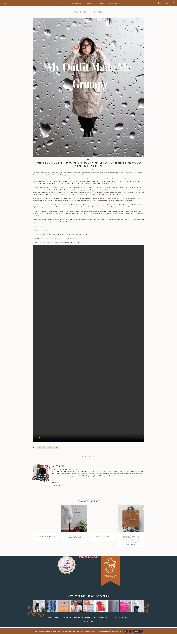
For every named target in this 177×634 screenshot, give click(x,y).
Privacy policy (138, 631)
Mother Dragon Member (46, 238)
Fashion (88, 159)
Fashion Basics (102, 536)
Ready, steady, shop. (46, 536)
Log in (167, 3)
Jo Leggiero (58, 466)
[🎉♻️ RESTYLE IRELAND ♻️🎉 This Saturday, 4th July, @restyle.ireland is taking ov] (88, 606)
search (5, 3)
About (101, 3)
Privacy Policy (104, 617)
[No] (175, 631)
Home (57, 3)
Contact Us (112, 3)
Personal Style (52, 447)
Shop (65, 3)
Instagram (45, 242)
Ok (126, 631)
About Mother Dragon (63, 617)
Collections (76, 3)
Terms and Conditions (121, 617)
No (130, 631)
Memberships (90, 3)
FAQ (95, 617)
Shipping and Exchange (82, 617)
